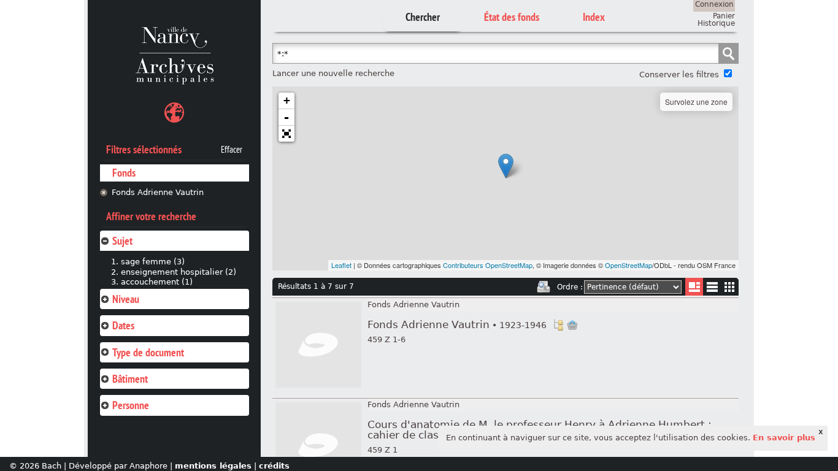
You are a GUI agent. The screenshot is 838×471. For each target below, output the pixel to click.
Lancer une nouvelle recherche (333, 73)
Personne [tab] (130, 405)
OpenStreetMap (628, 265)
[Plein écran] (286, 134)
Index (594, 17)
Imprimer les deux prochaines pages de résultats (543, 287)
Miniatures (730, 287)
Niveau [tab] (125, 299)
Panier (724, 16)
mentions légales (213, 465)
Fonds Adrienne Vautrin (158, 192)
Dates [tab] (123, 325)
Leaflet (341, 265)
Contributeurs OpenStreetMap (487, 265)
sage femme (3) (153, 261)
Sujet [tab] (122, 241)
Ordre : (570, 287)
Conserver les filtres (679, 74)
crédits (274, 465)
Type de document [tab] (148, 352)
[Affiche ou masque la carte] (174, 114)
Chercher (423, 17)
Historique (716, 23)
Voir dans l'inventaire (558, 325)
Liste (694, 287)
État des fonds (511, 17)
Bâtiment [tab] (130, 379)
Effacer (231, 149)
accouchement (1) (157, 281)
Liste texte (712, 289)
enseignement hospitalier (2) (178, 272)
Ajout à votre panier (572, 325)
